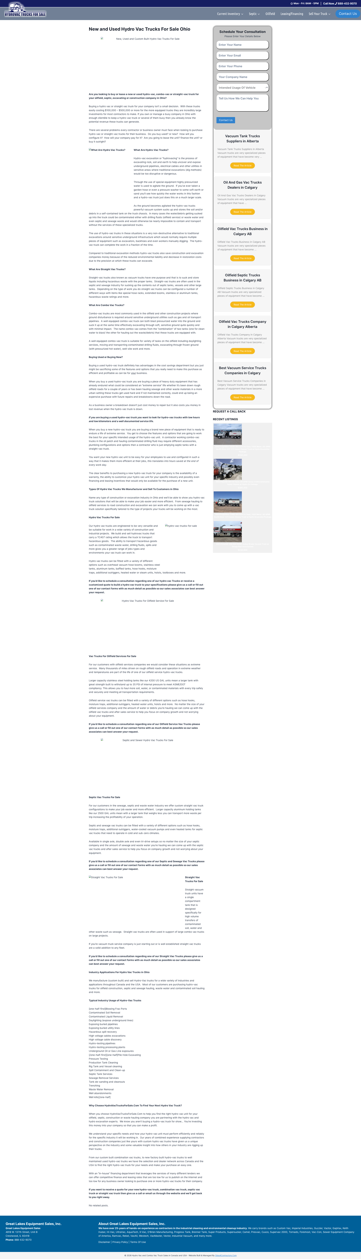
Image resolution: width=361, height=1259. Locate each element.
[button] (242, 165)
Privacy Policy (120, 1242)
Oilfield (270, 14)
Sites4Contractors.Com (226, 1255)
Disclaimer (104, 1242)
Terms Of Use (138, 1242)
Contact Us (348, 14)
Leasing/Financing (292, 14)
